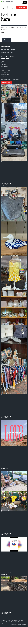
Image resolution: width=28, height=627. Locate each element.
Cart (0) (24, 3)
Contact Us (3, 68)
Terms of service (15, 624)
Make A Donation (5, 74)
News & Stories (4, 66)
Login (19, 3)
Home (2, 61)
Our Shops (3, 64)
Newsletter (3, 76)
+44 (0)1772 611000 (9, 56)
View (2, 186)
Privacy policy (23, 624)
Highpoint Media (5, 623)
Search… (3, 32)
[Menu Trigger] (25, 2)
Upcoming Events (5, 72)
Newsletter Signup (6, 82)
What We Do (4, 63)
